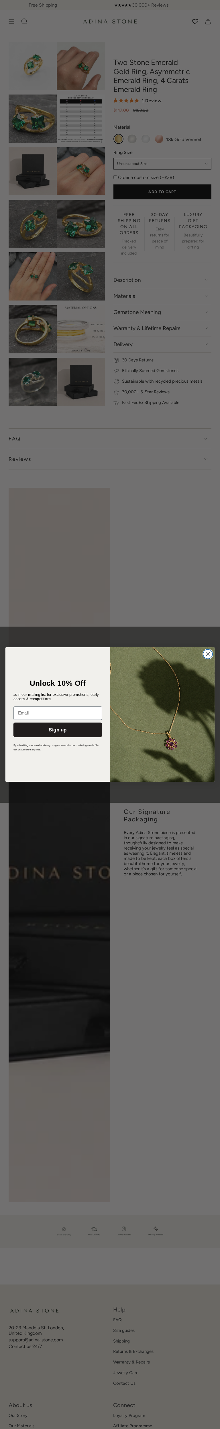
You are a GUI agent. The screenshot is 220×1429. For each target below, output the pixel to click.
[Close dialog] (208, 654)
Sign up (57, 730)
